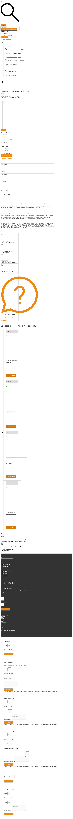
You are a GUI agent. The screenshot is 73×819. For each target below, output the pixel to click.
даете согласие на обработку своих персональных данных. (46, 655)
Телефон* (3, 602)
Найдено (3, 27)
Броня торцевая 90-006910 (8, 271)
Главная (2, 93)
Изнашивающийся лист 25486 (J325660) (7, 252)
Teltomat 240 (18, 97)
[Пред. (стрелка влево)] (2, 409)
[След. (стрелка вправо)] (70, 409)
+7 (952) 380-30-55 (5, 31)
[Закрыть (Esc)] (71, 1)
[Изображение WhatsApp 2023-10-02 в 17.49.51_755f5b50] (16, 129)
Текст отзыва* (8, 810)
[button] (6, 155)
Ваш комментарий (9, 761)
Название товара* (9, 748)
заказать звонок (8, 585)
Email (5, 802)
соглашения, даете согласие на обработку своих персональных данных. (3, 619)
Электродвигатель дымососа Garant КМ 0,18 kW (8, 262)
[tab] (27, 164)
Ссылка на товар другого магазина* (15, 753)
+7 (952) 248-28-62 (5, 33)
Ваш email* (7, 776)
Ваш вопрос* (8, 719)
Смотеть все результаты (9, 29)
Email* (6, 678)
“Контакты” (26, 226)
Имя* (2, 596)
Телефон (7, 706)
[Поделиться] (68, 1)
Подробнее (11, 375)
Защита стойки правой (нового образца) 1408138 (8, 242)
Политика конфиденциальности (10, 633)
